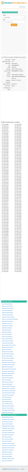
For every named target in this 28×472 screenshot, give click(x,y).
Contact (22, 469)
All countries (22, 7)
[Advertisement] (14, 40)
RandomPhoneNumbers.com (12, 469)
